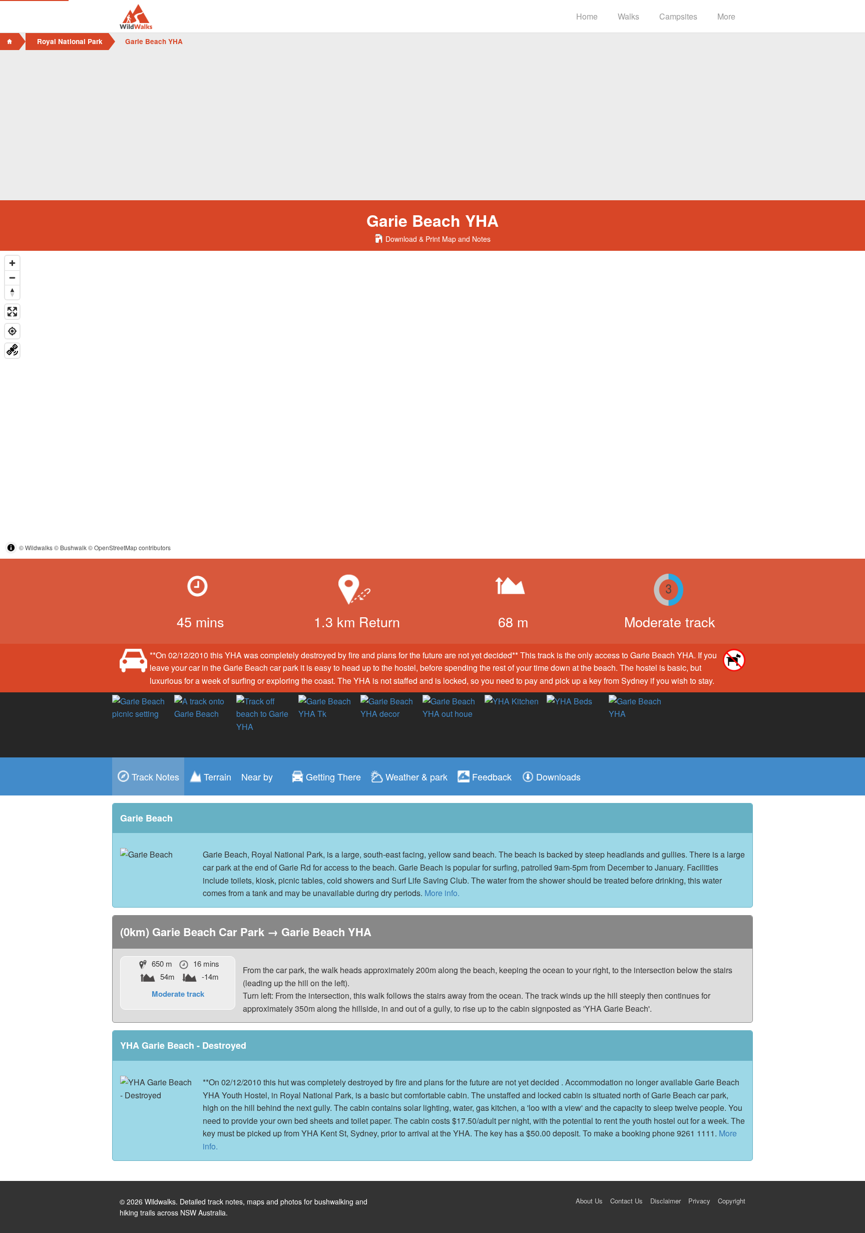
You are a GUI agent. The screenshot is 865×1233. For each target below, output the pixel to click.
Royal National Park (70, 41)
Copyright (731, 1200)
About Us (589, 1200)
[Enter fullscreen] (12, 311)
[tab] (148, 776)
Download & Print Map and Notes (437, 239)
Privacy (699, 1200)
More (726, 16)
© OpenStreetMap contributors (129, 547)
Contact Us (626, 1200)
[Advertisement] (432, 125)
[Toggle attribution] (11, 548)
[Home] (9, 41)
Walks (628, 16)
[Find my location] (12, 331)
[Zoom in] (12, 263)
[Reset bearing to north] (12, 292)
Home (587, 16)
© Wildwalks (36, 547)
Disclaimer (665, 1200)
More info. (442, 893)
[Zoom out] (12, 277)
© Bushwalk (70, 547)
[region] (432, 405)
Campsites (678, 16)
